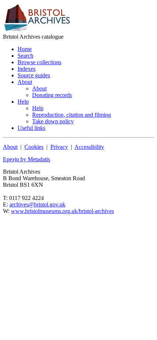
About (10, 147)
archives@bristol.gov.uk (37, 204)
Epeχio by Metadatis (26, 159)
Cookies (33, 147)
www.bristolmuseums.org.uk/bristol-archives (62, 211)
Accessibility (89, 147)
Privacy (59, 147)
